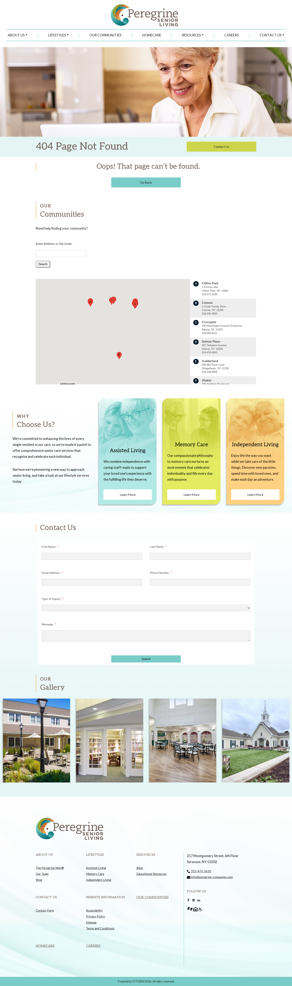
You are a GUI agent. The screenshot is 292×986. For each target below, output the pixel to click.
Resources (191, 35)
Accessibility (94, 910)
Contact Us (270, 35)
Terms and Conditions (100, 928)
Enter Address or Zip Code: (54, 243)
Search (43, 264)
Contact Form (45, 910)
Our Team (42, 874)
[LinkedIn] (198, 899)
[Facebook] (188, 899)
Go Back (146, 182)
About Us (16, 35)
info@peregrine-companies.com (212, 877)
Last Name (158, 546)
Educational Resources (151, 874)
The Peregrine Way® (50, 868)
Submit (146, 659)
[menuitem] (17, 35)
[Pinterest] (193, 899)
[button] (134, 305)
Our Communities (105, 35)
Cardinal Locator (67, 383)
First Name (50, 546)
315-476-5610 (201, 871)
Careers (231, 35)
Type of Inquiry (52, 598)
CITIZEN (138, 981)
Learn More (128, 494)
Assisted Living (96, 868)
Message (49, 624)
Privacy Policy (95, 916)
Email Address (52, 572)
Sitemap (91, 922)
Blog (39, 880)
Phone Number (161, 572)
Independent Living (98, 880)
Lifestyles (57, 35)
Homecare (151, 35)
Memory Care (95, 874)
